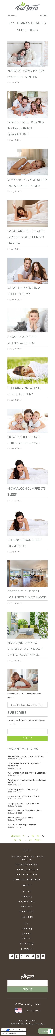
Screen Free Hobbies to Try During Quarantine (25, 128)
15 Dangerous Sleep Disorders (22, 824)
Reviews (26, 891)
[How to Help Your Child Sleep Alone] (27, 432)
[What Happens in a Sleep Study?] (27, 283)
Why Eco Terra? (26, 901)
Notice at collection (9, 1033)
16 (38, 836)
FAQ (27, 923)
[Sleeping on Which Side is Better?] (27, 383)
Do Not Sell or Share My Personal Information (27, 1024)
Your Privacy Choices (17, 1030)
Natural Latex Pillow (27, 874)
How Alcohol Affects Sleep (20, 817)
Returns (27, 933)
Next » (38, 840)
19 (20, 840)
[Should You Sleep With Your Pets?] (27, 331)
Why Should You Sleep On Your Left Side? (27, 773)
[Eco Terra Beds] (27, 7)
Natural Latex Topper (26, 864)
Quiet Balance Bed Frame (27, 879)
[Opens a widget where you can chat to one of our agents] (45, 1031)
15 (33, 836)
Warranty (27, 928)
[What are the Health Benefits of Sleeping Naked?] (27, 226)
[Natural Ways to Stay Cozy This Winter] (27, 66)
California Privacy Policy (27, 1021)
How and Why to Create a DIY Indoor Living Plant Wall (24, 649)
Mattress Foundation (27, 869)
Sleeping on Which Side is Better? (23, 803)
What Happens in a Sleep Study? (23, 789)
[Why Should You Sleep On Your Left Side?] (27, 174)
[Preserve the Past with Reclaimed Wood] (27, 586)
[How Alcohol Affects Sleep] (27, 483)
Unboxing (27, 896)
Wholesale (27, 906)
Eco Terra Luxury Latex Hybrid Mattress (27, 858)
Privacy (28, 1004)
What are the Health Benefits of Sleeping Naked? (26, 237)
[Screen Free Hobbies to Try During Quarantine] (27, 117)
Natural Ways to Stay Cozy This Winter (26, 756)
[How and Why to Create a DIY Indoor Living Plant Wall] (27, 638)
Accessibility (27, 943)
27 (30, 840)
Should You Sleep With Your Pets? (23, 796)
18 (15, 840)
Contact (27, 938)
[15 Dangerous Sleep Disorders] (27, 535)
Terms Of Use (27, 911)
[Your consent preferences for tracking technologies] (50, 1031)
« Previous (15, 836)
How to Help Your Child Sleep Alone (24, 810)
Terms (37, 1004)
